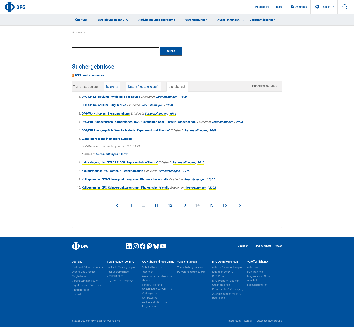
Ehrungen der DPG (222, 271)
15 (211, 205)
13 (184, 205)
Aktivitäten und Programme (156, 20)
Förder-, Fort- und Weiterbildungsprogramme (157, 286)
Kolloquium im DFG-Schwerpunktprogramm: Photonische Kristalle (125, 187)
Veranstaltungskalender (191, 267)
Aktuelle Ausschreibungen (227, 267)
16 (225, 205)
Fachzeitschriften (257, 284)
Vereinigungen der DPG (112, 20)
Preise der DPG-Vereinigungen (229, 289)
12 (170, 205)
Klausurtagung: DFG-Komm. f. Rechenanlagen (112, 171)
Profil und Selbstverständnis (88, 267)
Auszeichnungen (228, 20)
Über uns (81, 20)
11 (156, 205)
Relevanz (112, 86)
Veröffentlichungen (262, 20)
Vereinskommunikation (85, 280)
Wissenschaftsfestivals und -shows (158, 278)
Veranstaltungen (196, 20)
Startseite (80, 32)
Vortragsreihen (150, 293)
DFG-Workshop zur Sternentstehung (106, 113)
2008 (239, 122)
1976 (186, 171)
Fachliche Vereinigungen (121, 267)
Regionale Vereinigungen (121, 280)
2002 (211, 179)
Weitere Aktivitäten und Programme (155, 304)
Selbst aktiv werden (153, 267)
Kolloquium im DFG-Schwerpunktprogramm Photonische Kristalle (125, 179)
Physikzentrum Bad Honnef (87, 285)
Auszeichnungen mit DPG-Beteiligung (227, 295)
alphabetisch (177, 86)
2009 (212, 130)
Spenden (243, 246)
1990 (183, 97)
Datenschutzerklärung (269, 320)
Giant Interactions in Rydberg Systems (107, 139)
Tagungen (147, 271)
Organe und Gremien (84, 271)
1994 (172, 113)
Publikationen (255, 271)
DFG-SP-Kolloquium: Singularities (104, 105)
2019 (124, 154)
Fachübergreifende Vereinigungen (118, 273)
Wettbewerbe (149, 297)
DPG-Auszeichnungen (225, 261)
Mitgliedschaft (263, 6)
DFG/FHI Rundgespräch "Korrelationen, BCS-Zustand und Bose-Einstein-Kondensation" (139, 122)
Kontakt (76, 294)
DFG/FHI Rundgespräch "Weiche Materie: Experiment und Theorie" (126, 130)
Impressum (234, 320)
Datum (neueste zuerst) (143, 86)
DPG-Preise (218, 276)
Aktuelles (252, 267)
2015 (200, 162)
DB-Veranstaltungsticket (191, 271)
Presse (278, 6)
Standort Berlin (80, 289)
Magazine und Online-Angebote (259, 278)
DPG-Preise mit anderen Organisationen (225, 282)
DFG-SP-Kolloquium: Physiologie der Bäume (111, 97)
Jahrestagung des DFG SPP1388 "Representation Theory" (120, 162)
